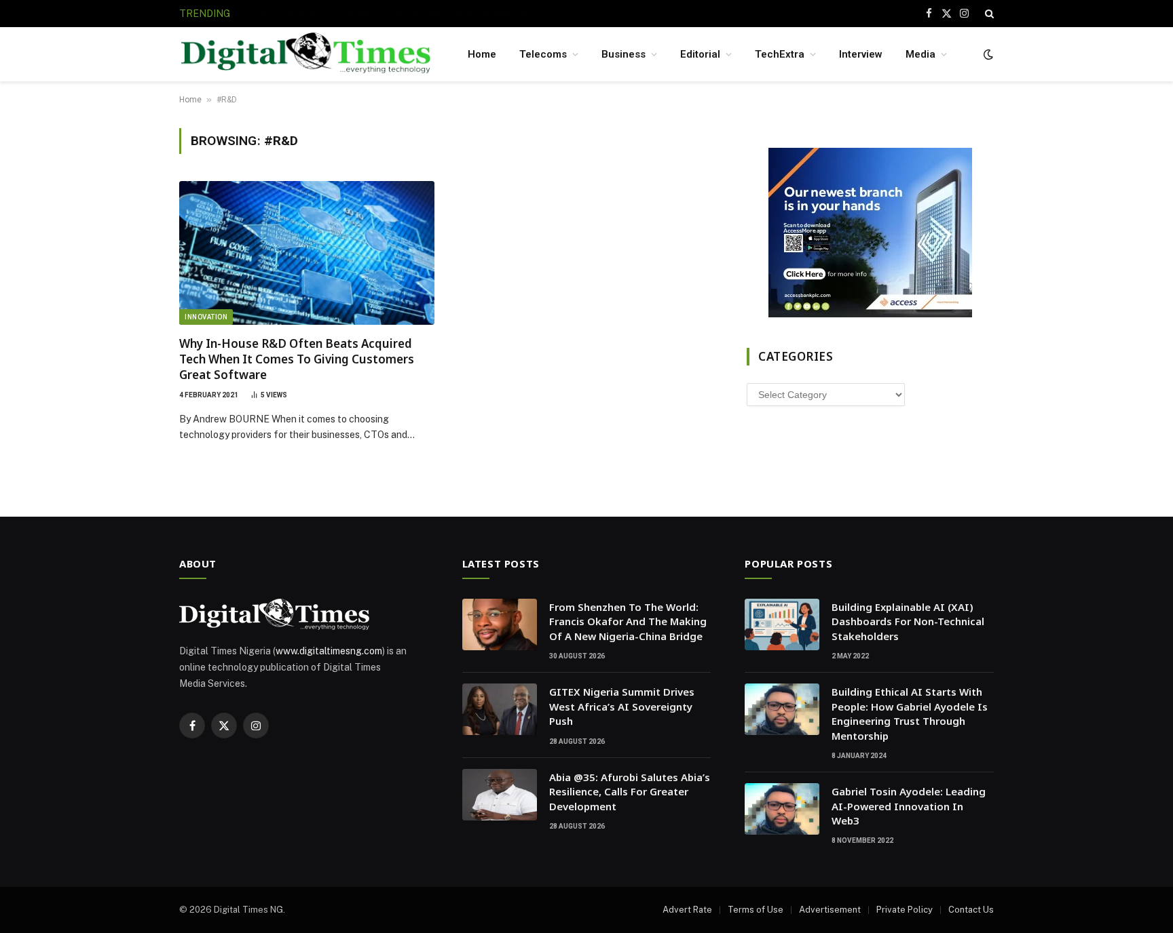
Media (920, 54)
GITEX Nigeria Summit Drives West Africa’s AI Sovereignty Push (393, 13)
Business (623, 54)
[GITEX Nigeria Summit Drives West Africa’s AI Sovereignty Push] (499, 709)
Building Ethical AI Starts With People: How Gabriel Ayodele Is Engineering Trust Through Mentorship (910, 713)
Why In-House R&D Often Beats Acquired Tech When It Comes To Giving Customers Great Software (296, 359)
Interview (860, 54)
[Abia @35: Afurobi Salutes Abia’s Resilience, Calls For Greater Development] (499, 794)
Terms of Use (755, 910)
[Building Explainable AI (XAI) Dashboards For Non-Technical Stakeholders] (782, 624)
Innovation (206, 317)
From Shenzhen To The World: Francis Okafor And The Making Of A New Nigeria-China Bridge (628, 621)
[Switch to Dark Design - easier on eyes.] (987, 54)
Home (482, 54)
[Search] (988, 13)
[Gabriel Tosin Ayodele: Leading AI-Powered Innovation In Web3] (782, 809)
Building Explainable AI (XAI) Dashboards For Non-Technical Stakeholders (908, 621)
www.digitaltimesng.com (329, 651)
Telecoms (543, 54)
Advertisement (830, 910)
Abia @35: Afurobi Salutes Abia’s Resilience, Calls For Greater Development (629, 791)
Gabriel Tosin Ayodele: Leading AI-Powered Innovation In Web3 (909, 806)
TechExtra (779, 54)
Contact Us (971, 910)
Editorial (700, 54)
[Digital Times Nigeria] (305, 54)
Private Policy (904, 910)
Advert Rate (687, 910)
